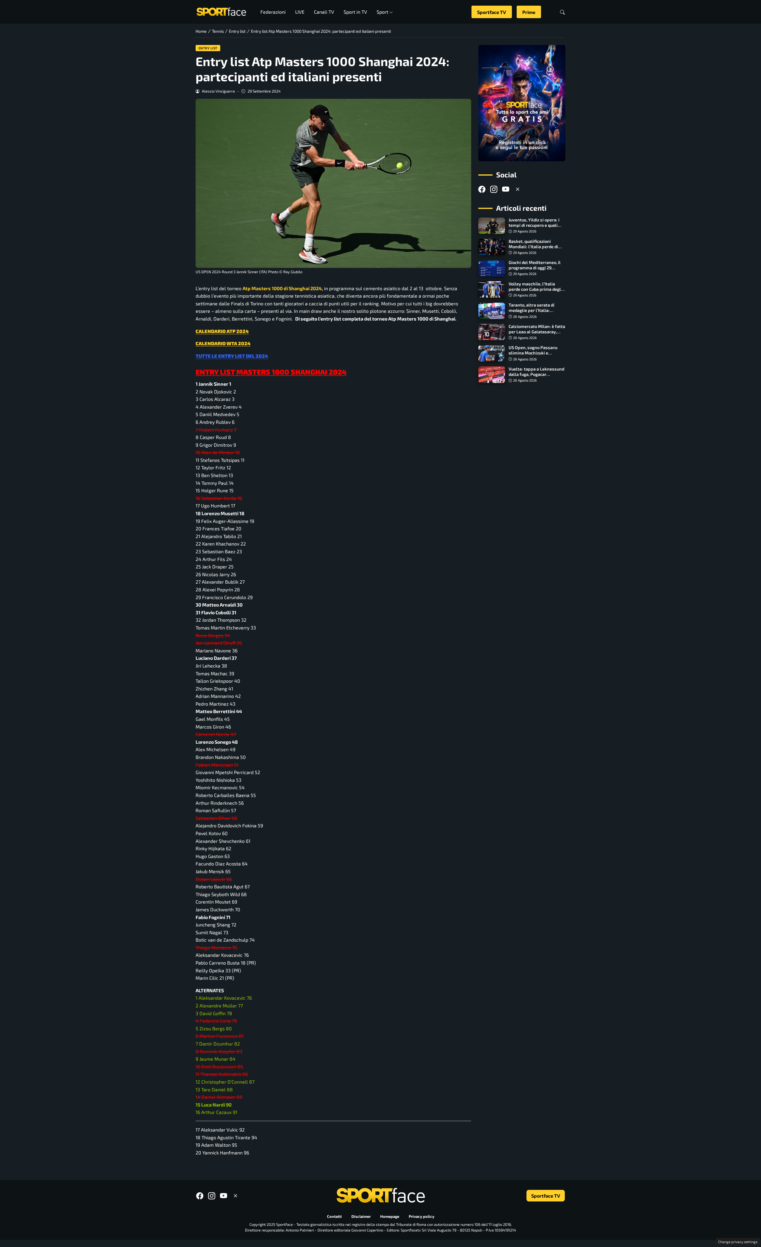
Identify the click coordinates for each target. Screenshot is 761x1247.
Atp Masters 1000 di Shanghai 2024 (282, 288)
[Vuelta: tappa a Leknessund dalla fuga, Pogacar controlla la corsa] (491, 374)
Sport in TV (355, 12)
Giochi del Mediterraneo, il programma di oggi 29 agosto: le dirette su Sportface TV (535, 270)
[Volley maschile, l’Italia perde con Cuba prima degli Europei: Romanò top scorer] (491, 289)
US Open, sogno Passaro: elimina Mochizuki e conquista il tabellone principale (533, 355)
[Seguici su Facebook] (481, 189)
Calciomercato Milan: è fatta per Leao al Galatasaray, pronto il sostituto (537, 332)
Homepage (389, 1216)
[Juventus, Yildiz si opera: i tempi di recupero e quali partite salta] (491, 226)
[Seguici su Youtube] (505, 189)
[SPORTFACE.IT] (221, 11)
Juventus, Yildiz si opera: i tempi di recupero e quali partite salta (534, 225)
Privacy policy (421, 1216)
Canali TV (324, 12)
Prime (528, 12)
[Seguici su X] (517, 189)
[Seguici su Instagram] (493, 189)
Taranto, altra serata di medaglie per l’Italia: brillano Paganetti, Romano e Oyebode (536, 313)
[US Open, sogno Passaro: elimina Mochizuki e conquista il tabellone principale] (491, 353)
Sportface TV (491, 12)
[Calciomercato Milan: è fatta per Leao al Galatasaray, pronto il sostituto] (491, 332)
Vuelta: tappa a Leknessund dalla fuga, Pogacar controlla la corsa (536, 374)
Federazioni (273, 12)
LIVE (299, 12)
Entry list (208, 48)
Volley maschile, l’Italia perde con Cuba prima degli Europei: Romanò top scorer (536, 289)
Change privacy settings (737, 1242)
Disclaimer (361, 1216)
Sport (382, 12)
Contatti (334, 1216)
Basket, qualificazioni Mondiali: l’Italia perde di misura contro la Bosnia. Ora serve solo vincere (537, 249)
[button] (562, 12)
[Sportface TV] (521, 103)
